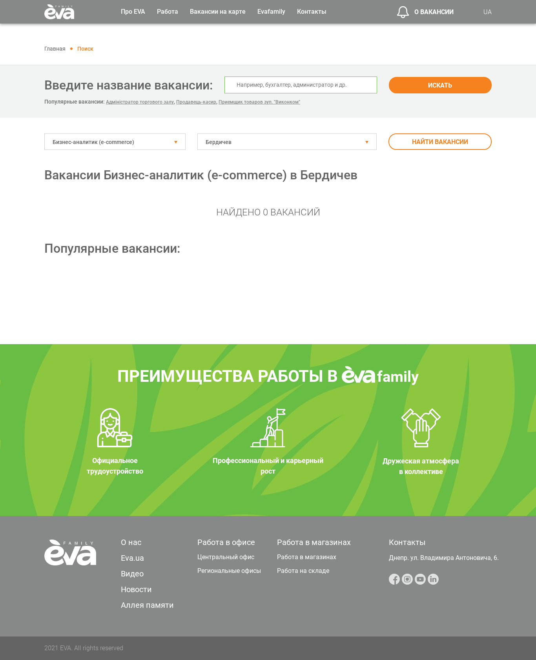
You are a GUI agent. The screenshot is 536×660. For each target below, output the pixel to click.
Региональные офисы (229, 570)
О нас (131, 542)
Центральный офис (225, 557)
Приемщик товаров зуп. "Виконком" (259, 102)
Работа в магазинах (306, 557)
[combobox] (115, 141)
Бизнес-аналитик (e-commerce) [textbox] (93, 142)
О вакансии (434, 12)
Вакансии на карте (218, 11)
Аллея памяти (147, 605)
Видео (132, 573)
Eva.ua (132, 558)
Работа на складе (303, 570)
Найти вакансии (440, 142)
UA (487, 12)
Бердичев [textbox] (219, 142)
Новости (136, 589)
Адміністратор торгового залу (140, 102)
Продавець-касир (196, 102)
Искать (440, 85)
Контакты (311, 11)
